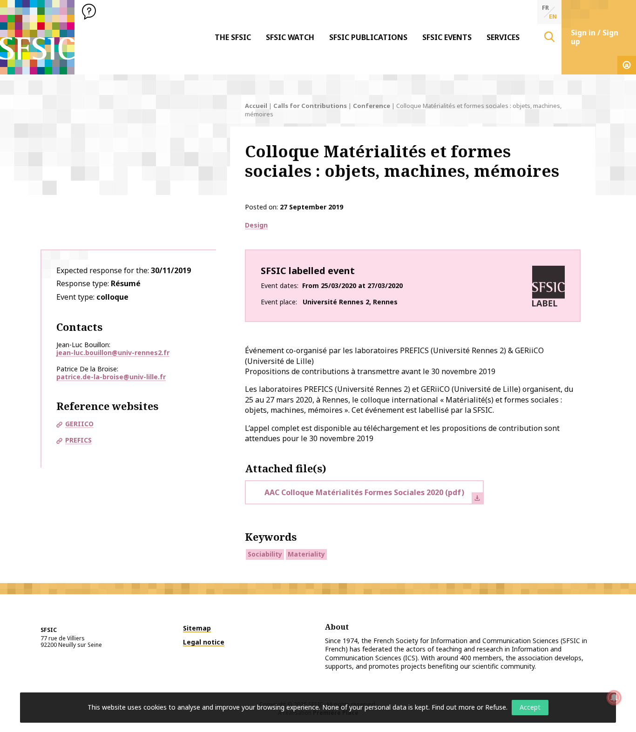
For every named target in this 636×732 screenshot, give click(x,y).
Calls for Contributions (310, 105)
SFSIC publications (368, 37)
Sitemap (197, 628)
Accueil (256, 105)
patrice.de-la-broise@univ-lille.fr (111, 376)
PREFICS (78, 440)
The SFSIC (233, 37)
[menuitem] (232, 37)
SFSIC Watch (290, 37)
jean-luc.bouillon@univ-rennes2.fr (112, 352)
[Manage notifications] (614, 697)
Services (503, 37)
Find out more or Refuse (469, 707)
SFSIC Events (447, 37)
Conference (371, 105)
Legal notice (203, 642)
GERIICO (79, 423)
